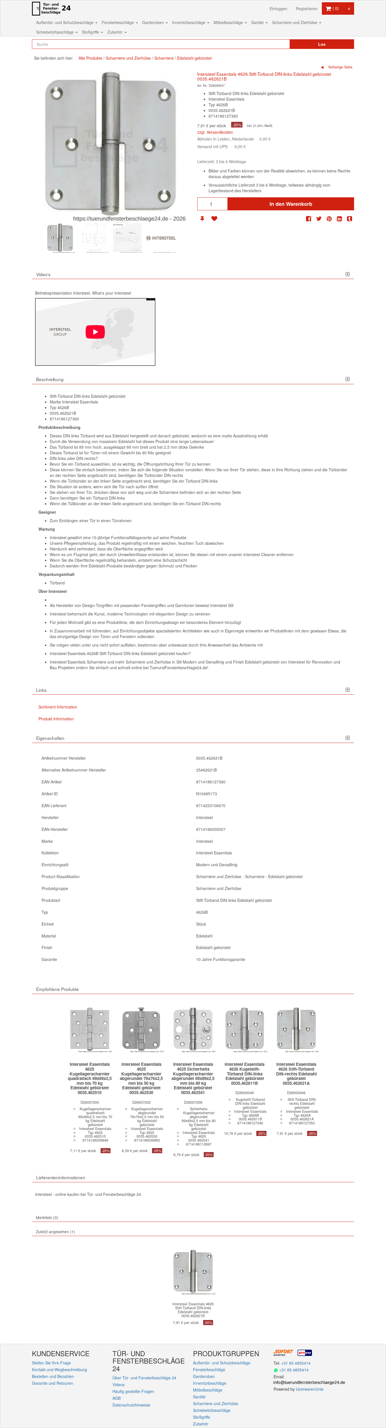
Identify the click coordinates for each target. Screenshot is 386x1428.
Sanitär (258, 22)
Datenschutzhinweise (131, 1405)
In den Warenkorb (291, 204)
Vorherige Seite (339, 67)
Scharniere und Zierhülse (295, 22)
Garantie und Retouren (52, 1383)
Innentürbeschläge (189, 22)
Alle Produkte (90, 58)
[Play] (95, 332)
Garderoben (153, 22)
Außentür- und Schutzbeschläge (65, 22)
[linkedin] (339, 219)
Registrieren (307, 8)
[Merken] (202, 219)
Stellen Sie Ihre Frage (51, 1363)
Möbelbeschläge (229, 22)
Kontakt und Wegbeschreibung (59, 1369)
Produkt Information (56, 718)
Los (322, 44)
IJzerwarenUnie (310, 1389)
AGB (116, 1398)
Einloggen (278, 8)
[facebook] (308, 219)
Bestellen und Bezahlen (53, 1376)
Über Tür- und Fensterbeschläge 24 (144, 1378)
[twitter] (319, 219)
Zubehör (115, 32)
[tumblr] (349, 219)
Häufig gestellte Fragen (133, 1391)
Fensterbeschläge (118, 22)
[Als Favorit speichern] (214, 219)
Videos (118, 1384)
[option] (60, 238)
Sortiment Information (57, 707)
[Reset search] (273, 44)
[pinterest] (329, 219)
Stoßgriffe (91, 32)
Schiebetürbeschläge (55, 32)
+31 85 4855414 (296, 1363)
